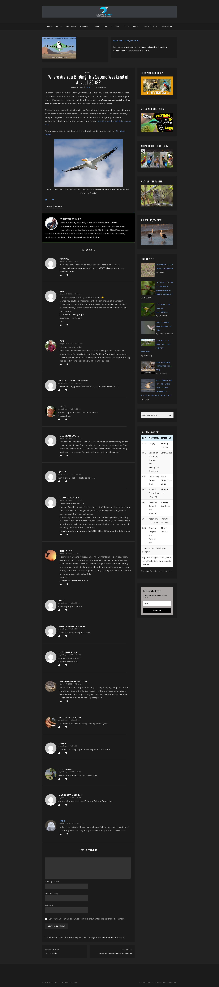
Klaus (62, 406)
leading (73, 222)
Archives (58, 26)
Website (49, 905)
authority (81, 222)
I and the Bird (93, 237)
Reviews (136, 26)
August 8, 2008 (77, 87)
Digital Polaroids (69, 717)
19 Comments (101, 87)
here (147, 571)
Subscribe (157, 610)
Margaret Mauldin (70, 795)
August (49, 207)
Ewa (62, 291)
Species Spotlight (151, 26)
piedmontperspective (73, 681)
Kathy (62, 471)
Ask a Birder (71, 26)
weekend (58, 207)
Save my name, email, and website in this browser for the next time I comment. (87, 919)
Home (49, 26)
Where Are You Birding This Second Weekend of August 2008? (88, 80)
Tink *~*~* (66, 550)
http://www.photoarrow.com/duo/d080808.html (82, 531)
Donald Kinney (69, 497)
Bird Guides (85, 26)
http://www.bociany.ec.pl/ (72, 314)
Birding (97, 26)
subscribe (163, 47)
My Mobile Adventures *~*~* (74, 580)
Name (52, 881)
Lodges (126, 26)
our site (130, 47)
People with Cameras (71, 626)
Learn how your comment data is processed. (103, 937)
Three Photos (167, 26)
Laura (62, 743)
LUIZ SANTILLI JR (68, 652)
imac (61, 600)
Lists (106, 26)
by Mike (89, 87)
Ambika (64, 258)
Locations (116, 26)
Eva (62, 341)
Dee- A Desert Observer (73, 380)
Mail (51, 893)
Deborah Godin (69, 435)
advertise (152, 47)
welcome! (145, 51)
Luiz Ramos (65, 769)
